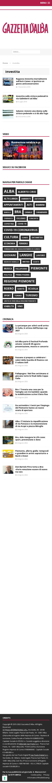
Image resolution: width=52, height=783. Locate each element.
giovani (10, 255)
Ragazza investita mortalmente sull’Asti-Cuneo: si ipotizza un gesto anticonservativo (31, 81)
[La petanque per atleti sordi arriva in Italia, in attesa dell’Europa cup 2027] (8, 331)
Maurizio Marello (11, 262)
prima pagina (22, 274)
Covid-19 (22, 224)
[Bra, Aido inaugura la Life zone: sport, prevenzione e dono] (8, 442)
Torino (18, 295)
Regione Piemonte (19, 281)
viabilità (9, 306)
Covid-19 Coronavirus (20, 230)
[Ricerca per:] (26, 51)
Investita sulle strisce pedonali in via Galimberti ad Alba (32, 97)
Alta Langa (11, 198)
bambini (40, 205)
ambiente (26, 198)
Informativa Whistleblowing (38, 777)
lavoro (40, 255)
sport (7, 295)
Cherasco (8, 218)
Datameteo (37, 237)
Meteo (26, 261)
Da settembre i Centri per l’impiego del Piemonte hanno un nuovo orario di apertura (32, 407)
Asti (29, 204)
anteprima (40, 199)
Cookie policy (36, 775)
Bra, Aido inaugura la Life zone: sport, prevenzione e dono (30, 438)
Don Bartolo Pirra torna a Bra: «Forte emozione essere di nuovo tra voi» (31, 469)
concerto (33, 218)
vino (20, 306)
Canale (28, 212)
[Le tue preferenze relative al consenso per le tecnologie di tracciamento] (4, 778)
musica (8, 268)
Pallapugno (21, 269)
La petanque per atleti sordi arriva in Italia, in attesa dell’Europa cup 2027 (32, 328)
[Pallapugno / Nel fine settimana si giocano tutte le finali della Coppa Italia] (8, 378)
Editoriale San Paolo (27, 744)
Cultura (11, 237)
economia (9, 243)
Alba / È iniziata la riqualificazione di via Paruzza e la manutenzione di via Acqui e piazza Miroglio (31, 423)
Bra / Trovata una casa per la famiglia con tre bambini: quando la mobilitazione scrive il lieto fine (31, 392)
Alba (9, 191)
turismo (31, 295)
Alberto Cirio (27, 191)
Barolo (7, 212)
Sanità (20, 289)
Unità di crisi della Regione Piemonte (20, 301)
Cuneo (25, 237)
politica (8, 275)
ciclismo (20, 218)
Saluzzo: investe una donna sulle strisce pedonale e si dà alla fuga (32, 112)
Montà (36, 262)
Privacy (46, 775)
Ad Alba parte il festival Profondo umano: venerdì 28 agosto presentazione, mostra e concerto (31, 344)
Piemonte (39, 268)
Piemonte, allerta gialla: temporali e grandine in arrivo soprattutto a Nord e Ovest (32, 453)
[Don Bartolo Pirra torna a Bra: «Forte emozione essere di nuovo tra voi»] (8, 472)
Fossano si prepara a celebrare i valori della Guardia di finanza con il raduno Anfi (31, 360)
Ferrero (23, 243)
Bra (18, 211)
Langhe (26, 255)
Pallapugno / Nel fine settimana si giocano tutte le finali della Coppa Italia (31, 376)
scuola (33, 288)
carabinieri (41, 212)
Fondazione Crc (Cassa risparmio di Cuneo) (22, 249)
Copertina (9, 224)
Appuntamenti (13, 204)
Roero (9, 288)
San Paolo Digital (21, 755)
